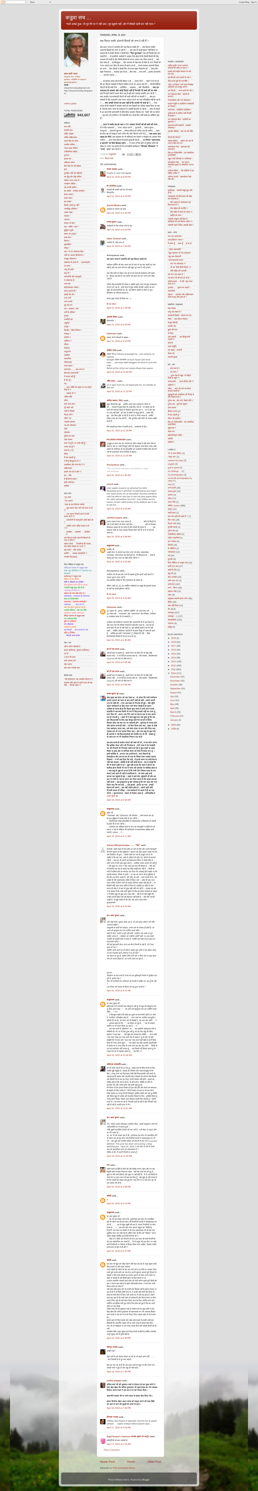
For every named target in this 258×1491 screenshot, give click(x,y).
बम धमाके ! (68, 202)
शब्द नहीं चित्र (173, 605)
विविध (170, 602)
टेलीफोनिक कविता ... (72, 152)
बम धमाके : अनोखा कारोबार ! (74, 191)
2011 (173, 669)
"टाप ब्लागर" (68, 501)
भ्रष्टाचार (171, 584)
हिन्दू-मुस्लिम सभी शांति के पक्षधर (76, 585)
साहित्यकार (68, 468)
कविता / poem (174, 506)
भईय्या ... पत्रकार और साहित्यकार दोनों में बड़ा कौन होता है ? (180, 295)
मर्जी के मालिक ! (70, 312)
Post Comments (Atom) (124, 1468)
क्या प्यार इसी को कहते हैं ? (178, 516)
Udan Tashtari (114, 238)
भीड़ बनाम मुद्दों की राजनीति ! (178, 81)
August (173, 692)
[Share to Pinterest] (139, 154)
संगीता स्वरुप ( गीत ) (115, 400)
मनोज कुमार (111, 222)
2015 (173, 654)
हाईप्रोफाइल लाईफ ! (71, 287)
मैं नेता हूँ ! (67, 380)
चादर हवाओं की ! (70, 291)
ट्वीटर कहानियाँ (173, 538)
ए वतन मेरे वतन (70, 657)
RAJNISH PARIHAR (116, 439)
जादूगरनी (67, 351)
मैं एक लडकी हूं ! (70, 457)
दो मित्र (170, 333)
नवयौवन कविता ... (71, 184)
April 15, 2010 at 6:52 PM (119, 230)
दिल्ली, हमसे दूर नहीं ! (72, 205)
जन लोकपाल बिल (70, 619)
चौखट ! (67, 248)
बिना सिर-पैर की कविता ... (73, 166)
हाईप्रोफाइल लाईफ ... (176, 435)
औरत (66, 400)
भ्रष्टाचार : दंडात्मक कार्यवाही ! (75, 602)
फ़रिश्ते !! (67, 337)
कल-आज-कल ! (70, 404)
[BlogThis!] (131, 154)
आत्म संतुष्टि (172, 346)
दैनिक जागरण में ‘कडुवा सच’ (74, 616)
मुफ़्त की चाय (172, 330)
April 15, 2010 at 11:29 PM (119, 431)
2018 (173, 642)
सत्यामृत (171, 613)
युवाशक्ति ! (68, 244)
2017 (173, 646)
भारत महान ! (68, 366)
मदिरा (66, 454)
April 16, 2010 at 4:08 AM (119, 537)
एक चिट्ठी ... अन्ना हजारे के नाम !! (181, 90)
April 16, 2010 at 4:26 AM (119, 562)
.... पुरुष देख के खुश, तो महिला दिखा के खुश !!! (179, 376)
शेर (169, 609)
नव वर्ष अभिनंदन (70, 425)
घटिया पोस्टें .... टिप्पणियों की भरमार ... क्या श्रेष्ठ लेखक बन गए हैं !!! (78, 545)
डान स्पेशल (172, 541)
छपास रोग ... (69, 159)
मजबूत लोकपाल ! (70, 259)
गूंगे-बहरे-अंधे (68, 407)
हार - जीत (68, 475)
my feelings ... (174, 471)
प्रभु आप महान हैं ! (175, 312)
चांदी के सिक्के (69, 411)
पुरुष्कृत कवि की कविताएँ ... (74, 173)
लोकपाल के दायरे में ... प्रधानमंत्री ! (77, 262)
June (172, 700)
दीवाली (170, 545)
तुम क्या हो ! (68, 305)
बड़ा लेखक (172, 308)
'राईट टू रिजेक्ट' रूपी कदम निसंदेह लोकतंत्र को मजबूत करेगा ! (180, 85)
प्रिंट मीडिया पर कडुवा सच (178, 563)
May (172, 704)
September (175, 688)
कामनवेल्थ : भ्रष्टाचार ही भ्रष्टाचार (77, 596)
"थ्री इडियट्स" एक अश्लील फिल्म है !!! (78, 679)
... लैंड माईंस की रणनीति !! (178, 208)
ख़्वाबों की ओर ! (69, 294)
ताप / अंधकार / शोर (71, 309)
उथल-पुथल (172, 491)
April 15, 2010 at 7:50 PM (119, 246)
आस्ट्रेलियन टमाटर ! (175, 240)
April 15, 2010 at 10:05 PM (119, 372)
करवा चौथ (171, 502)
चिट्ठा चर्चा (109, 158)
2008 (173, 729)
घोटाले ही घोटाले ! (174, 137)
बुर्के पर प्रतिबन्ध (70, 621)
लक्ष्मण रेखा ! (68, 212)
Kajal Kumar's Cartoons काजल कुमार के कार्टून (128, 1436)
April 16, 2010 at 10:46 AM (119, 1055)
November (175, 681)
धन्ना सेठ (67, 284)
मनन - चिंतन (172, 588)
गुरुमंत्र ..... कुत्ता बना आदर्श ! (179, 287)
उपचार (170, 495)
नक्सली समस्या (69, 422)
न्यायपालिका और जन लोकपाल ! (179, 100)
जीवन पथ (67, 418)
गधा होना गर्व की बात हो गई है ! (179, 278)
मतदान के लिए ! (70, 223)
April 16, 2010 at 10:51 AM (119, 1108)
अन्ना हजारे (68, 301)
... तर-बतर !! (173, 372)
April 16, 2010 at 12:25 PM (119, 1156)
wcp (170, 484)
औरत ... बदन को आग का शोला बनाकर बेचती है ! (179, 389)
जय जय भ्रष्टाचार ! (175, 236)
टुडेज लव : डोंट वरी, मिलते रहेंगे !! (180, 400)
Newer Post (107, 1461)
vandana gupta (114, 518)
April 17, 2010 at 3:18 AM (119, 1427)
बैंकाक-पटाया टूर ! (174, 411)
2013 (173, 661)
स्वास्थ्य (170, 623)
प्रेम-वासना (68, 439)
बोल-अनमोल (172, 577)
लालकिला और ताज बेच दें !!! (74, 465)
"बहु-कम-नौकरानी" (175, 256)
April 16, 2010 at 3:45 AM (119, 475)
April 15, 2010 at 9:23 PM (119, 341)
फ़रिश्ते (66, 486)
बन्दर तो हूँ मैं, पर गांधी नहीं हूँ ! (75, 443)
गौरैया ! (66, 344)
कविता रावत (112, 350)
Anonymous (113, 465)
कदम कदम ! (68, 198)
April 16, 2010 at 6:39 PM (119, 1338)
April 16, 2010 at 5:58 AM (119, 662)
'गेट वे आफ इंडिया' (175, 453)
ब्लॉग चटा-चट (173, 580)
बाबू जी (170, 573)
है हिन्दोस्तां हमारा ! (71, 479)
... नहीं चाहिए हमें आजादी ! (177, 271)
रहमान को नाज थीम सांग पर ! (75, 593)
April (172, 708)
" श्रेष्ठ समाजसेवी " (175, 249)
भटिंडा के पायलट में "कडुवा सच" (76, 568)
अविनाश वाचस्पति (114, 1064)
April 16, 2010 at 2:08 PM (119, 1187)
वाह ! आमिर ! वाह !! (71, 227)
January (174, 720)
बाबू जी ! (67, 273)
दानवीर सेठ (172, 326)
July (172, 696)
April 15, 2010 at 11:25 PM (119, 391)
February (174, 716)
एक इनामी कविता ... (71, 187)
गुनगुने (66, 316)
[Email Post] (123, 154)
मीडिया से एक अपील (71, 579)
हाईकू (170, 627)
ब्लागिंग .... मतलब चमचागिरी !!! (75, 553)
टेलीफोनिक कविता (174, 534)
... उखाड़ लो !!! (70, 393)
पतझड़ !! (67, 334)
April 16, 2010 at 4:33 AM (119, 598)
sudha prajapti (114, 1380)
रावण (170, 595)
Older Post (154, 1461)
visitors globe (70, 103)
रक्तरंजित (67, 359)
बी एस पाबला (111, 304)
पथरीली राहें (68, 319)
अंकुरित (67, 323)
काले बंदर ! (68, 237)
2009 (173, 725)
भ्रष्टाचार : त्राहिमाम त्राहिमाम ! (179, 110)
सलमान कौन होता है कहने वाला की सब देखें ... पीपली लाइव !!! (78, 684)
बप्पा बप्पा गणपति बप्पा (72, 668)
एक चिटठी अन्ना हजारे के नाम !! (179, 77)
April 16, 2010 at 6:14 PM (119, 1203)
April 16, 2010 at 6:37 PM (119, 1251)
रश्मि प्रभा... (112, 381)
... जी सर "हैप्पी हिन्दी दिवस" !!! (179, 267)
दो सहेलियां (172, 548)
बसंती (109, 1196)
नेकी (65, 429)
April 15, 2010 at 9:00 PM (119, 325)
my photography (175, 475)
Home (131, 1461)
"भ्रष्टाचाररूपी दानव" (175, 260)
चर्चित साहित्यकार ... (71, 137)
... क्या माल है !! (174, 368)
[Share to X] (134, 154)
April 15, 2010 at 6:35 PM (119, 213)
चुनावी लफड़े (172, 527)
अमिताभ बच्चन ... (70, 162)
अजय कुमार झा (113, 694)
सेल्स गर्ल (171, 353)
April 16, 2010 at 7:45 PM (119, 1408)
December (175, 677)
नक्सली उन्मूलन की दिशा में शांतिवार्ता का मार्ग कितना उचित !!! (180, 220)
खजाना (170, 343)
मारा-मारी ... (68, 127)
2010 (173, 673)
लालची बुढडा (172, 357)
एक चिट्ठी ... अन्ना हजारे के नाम (76, 630)
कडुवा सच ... (78, 17)
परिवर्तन (67, 432)
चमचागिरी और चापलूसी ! (73, 277)
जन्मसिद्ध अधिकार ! (71, 209)
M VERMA (111, 186)
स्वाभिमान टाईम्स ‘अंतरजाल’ (74, 613)
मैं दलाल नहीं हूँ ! (70, 376)
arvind (110, 484)
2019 (173, 638)
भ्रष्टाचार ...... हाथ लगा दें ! (74, 369)
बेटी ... (66, 169)
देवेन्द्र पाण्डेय (112, 1347)
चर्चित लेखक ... (70, 134)
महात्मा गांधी (172, 591)
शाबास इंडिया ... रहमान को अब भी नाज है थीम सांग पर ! (180, 142)
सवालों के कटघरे (70, 627)
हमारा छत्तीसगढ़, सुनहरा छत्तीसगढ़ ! (77, 650)
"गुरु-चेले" (67, 497)
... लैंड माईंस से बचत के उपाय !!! (180, 212)
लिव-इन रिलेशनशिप (71, 599)
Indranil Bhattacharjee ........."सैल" (123, 845)
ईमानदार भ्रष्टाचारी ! (71, 373)
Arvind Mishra (114, 205)
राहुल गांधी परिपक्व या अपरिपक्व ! (180, 159)
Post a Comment (112, 1450)
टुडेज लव (171, 531)
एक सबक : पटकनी (175, 350)
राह (65, 384)
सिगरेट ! (67, 241)
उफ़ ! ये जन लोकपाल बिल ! (74, 251)
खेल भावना (68, 664)
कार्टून (170, 509)
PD (108, 1165)
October (174, 685)
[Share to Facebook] (136, 154)
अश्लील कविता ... (70, 144)
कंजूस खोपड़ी (173, 322)
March (173, 712)
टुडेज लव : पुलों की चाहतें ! (178, 404)
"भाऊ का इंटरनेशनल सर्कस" (74, 504)
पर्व (169, 555)
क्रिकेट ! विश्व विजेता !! (73, 330)
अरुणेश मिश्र (112, 317)
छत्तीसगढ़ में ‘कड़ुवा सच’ (73, 576)
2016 (173, 650)
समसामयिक (172, 620)
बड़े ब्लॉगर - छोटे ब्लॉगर (72, 550)
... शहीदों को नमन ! (175, 215)
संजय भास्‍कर (112, 169)
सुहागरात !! (172, 428)
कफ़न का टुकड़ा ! (70, 234)
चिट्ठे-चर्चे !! (68, 415)
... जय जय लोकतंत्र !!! (177, 264)
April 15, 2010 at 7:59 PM (119, 308)
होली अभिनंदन (69, 482)
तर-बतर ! (67, 266)
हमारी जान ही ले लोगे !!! (73, 472)
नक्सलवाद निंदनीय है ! (72, 590)
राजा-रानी (67, 298)
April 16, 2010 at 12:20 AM (119, 456)
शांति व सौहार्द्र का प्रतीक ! (74, 582)
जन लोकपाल (68, 624)
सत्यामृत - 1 (172, 616)
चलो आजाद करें (70, 661)
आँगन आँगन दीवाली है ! (72, 646)
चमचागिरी (171, 291)
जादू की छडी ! (69, 269)
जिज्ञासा (67, 348)
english (171, 464)
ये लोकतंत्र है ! (69, 280)
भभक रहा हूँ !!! (69, 447)
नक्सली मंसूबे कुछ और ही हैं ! (74, 588)
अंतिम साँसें (68, 397)
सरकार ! (67, 216)
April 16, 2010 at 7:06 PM (119, 1372)
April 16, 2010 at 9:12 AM (119, 990)
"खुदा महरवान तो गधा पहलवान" (179, 253)
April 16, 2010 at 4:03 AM (119, 509)
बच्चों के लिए (172, 570)
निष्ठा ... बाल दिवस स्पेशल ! (178, 319)
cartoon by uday (175, 460)
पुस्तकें (170, 559)
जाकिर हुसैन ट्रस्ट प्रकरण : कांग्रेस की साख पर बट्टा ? (178, 66)
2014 (173, 658)
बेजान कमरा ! (69, 194)
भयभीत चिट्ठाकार (70, 557)
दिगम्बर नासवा (112, 1417)
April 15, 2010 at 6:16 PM (119, 196)
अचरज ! (67, 219)
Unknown (111, 333)
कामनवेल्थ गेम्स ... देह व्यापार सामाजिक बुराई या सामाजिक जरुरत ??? (181, 164)
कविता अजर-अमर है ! (72, 180)
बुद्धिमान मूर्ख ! (69, 230)
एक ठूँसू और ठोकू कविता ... (74, 177)
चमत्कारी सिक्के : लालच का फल (179, 315)
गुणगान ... (68, 155)
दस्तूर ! (66, 326)
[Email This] (128, 154)
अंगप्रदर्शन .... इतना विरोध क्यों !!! (181, 381)
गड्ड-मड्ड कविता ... (72, 148)
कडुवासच (110, 545)
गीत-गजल (171, 520)
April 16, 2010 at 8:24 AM (119, 906)
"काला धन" (172, 457)
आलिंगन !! (68, 341)
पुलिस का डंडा (69, 436)
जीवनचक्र (68, 362)
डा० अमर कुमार (113, 915)
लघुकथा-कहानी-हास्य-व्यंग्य (178, 598)
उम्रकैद (67, 355)
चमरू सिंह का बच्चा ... (72, 141)
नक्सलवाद (171, 552)
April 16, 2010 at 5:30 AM (119, 640)
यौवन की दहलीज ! (174, 418)
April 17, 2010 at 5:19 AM (119, 1444)
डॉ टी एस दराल (113, 649)
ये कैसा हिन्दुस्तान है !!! (72, 461)
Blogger (145, 1480)
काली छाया (172, 513)
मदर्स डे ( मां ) (69, 450)
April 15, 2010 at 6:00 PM (119, 177)
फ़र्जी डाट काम (173, 566)
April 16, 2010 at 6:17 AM (119, 836)
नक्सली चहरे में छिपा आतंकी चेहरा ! (181, 225)
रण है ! (66, 654)
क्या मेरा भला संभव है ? (176, 274)
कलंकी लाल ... (69, 130)
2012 (173, 665)
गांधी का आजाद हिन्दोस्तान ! (74, 255)
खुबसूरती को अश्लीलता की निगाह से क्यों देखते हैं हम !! (181, 395)
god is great (173, 467)
